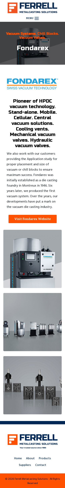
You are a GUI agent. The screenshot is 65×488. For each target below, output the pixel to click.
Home (18, 458)
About (30, 458)
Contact (40, 465)
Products (45, 458)
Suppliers (25, 465)
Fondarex (32, 48)
